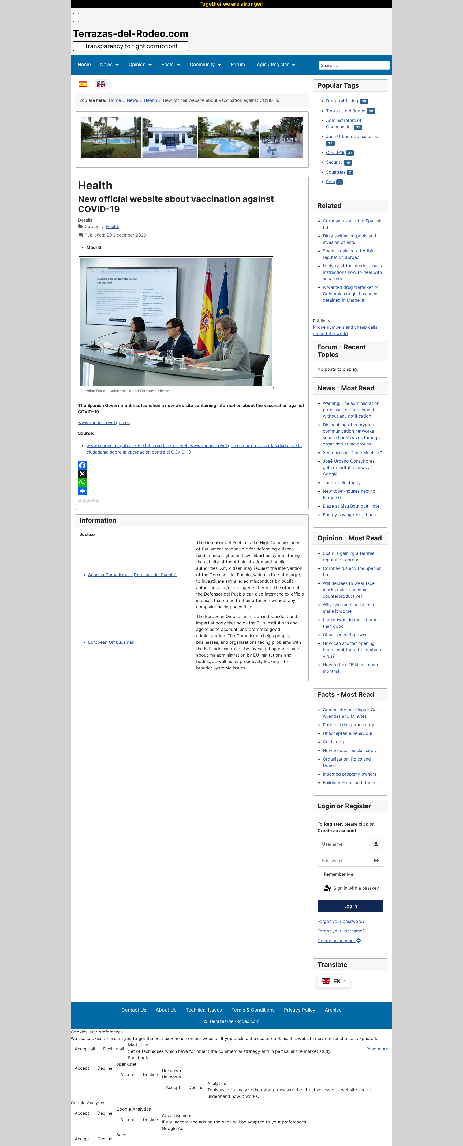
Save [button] (121, 1134)
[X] (192, 474)
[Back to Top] (454, 1136)
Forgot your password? (341, 921)
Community (202, 64)
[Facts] (177, 64)
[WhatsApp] (192, 482)
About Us (166, 1010)
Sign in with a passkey (355, 888)
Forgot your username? (341, 931)
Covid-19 (335, 152)
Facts (168, 64)
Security (334, 162)
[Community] (218, 64)
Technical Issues (204, 1010)
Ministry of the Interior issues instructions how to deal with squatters (352, 272)
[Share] (192, 491)
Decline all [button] (113, 1048)
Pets (330, 181)
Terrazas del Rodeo (345, 110)
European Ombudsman (111, 642)
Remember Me (338, 874)
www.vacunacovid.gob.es (104, 422)
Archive (333, 1010)
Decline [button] (104, 1068)
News (106, 64)
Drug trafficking (342, 100)
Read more (377, 1048)
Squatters (336, 172)
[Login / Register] (292, 64)
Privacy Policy (299, 1010)
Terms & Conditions (253, 1010)
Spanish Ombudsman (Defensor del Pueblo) (132, 574)
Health (112, 226)
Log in (350, 906)
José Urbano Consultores (352, 136)
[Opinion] (148, 64)
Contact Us (133, 1010)
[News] (116, 64)
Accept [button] (82, 1068)
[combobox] (354, 65)
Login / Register (271, 64)
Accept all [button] (85, 1048)
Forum (238, 64)
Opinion (137, 64)
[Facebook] (192, 465)
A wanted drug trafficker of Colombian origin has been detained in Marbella (351, 293)
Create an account (337, 940)
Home (84, 64)
